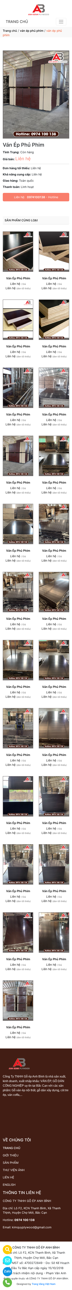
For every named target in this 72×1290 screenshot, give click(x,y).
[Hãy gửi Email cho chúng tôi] (5, 1260)
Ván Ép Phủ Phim (18, 278)
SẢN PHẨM (10, 1162)
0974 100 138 (24, 1220)
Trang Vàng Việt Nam (43, 1283)
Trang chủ (10, 30)
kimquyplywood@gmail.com (32, 1227)
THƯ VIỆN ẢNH (14, 1170)
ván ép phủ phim (31, 30)
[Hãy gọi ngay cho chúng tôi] (5, 1282)
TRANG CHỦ (17, 21)
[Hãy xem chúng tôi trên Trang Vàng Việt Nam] (5, 1249)
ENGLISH (9, 1184)
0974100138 (36, 197)
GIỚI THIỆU (10, 1155)
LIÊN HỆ (8, 1177)
